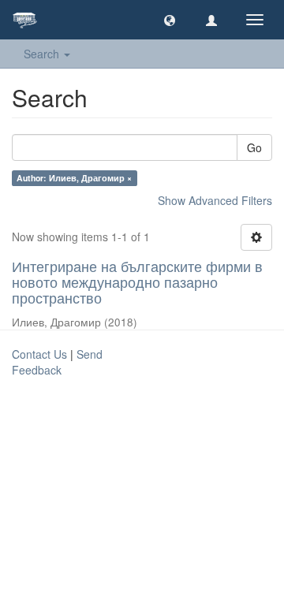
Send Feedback (57, 362)
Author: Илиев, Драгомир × (74, 178)
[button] (169, 19)
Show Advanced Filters (215, 200)
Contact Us (39, 354)
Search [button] (43, 54)
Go (254, 147)
